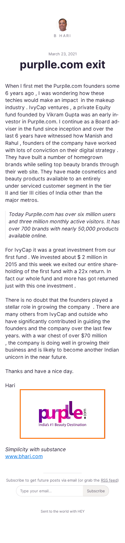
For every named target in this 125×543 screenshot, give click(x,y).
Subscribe (96, 491)
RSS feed (109, 480)
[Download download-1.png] (62, 413)
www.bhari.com (24, 456)
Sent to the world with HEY (63, 511)
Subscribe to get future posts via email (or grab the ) (62, 480)
